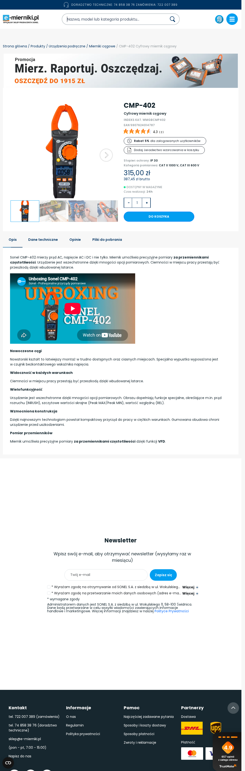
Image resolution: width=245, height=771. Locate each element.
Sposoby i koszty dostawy (145, 725)
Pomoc (131, 708)
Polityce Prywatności (172, 611)
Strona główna (15, 46)
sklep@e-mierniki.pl (25, 739)
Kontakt (18, 708)
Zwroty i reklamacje (140, 742)
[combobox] (110, 19)
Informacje (78, 708)
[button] (106, 155)
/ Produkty (36, 46)
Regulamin (75, 725)
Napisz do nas (20, 756)
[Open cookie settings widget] (8, 763)
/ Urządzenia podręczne (65, 46)
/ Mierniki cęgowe (100, 46)
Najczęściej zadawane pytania (149, 716)
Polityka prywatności (83, 734)
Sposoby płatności (139, 734)
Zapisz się (163, 575)
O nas (71, 716)
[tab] (12, 240)
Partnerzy (192, 708)
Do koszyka (159, 216)
